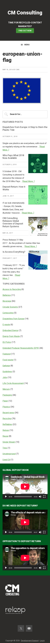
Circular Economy (10, 307)
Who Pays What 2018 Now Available (13, 156)
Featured (7, 354)
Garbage (6, 365)
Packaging (7, 395)
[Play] (6, 496)
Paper (5, 401)
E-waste (6, 324)
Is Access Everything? (14, 251)
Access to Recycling (12, 289)
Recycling (7, 418)
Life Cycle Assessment (13, 383)
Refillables (7, 424)
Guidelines (7, 371)
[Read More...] (28, 181)
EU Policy (7, 342)
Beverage (7, 301)
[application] (25, 486)
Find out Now (25, 31)
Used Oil (6, 459)
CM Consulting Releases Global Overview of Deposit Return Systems (13, 222)
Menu (27, 45)
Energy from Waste (11, 336)
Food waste (8, 360)
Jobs (5, 377)
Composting (8, 313)
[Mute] (40, 496)
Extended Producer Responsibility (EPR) (21, 348)
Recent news (8, 412)
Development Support (30, 641)
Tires (5, 448)
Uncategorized (9, 454)
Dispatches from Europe (13, 318)
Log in (42, 641)
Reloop (6, 430)
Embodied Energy (10, 330)
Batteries (7, 295)
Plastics (6, 407)
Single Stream (9, 442)
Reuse (5, 436)
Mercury (6, 389)
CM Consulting (25, 13)
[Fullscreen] (44, 496)
